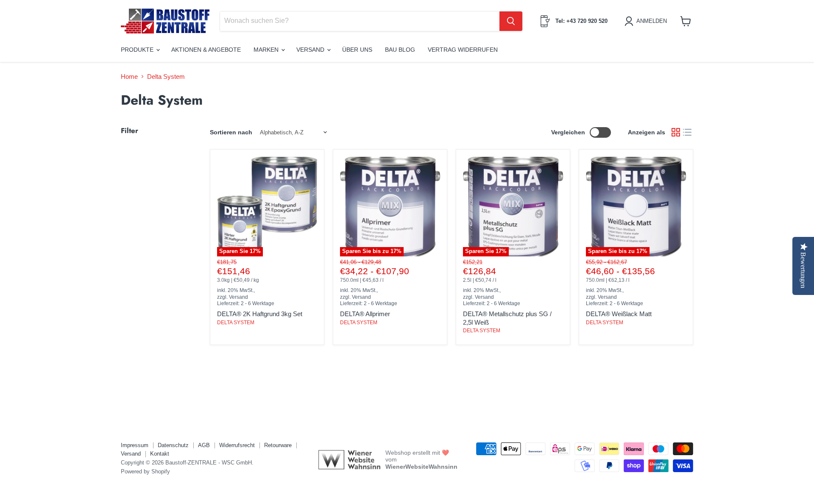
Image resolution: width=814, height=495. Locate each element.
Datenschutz (173, 445)
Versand (311, 49)
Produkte (138, 49)
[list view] (688, 133)
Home (129, 76)
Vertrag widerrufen (463, 49)
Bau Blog (400, 49)
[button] (647, 21)
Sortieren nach (231, 132)
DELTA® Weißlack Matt (619, 313)
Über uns (357, 49)
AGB (204, 445)
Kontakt (159, 454)
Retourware (278, 445)
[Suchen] (510, 21)
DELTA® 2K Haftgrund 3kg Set (259, 313)
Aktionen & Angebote (206, 49)
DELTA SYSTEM (235, 322)
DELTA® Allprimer (365, 313)
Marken (267, 49)
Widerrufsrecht (237, 445)
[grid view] (676, 133)
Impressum (134, 445)
